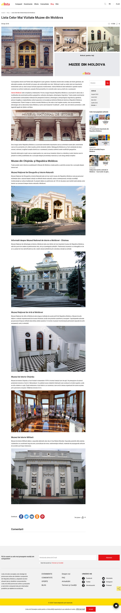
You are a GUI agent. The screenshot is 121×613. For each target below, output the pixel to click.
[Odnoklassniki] (37, 516)
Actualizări (66, 581)
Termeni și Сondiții (57, 563)
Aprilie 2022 (94, 102)
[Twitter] (26, 516)
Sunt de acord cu (46, 563)
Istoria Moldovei (16, 93)
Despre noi (66, 574)
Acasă (3, 12)
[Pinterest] (42, 516)
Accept (91, 609)
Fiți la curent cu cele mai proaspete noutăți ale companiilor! (17, 558)
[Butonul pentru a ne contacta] (116, 605)
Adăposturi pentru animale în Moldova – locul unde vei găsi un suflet (98, 171)
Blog (52, 4)
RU (110, 4)
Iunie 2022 (94, 97)
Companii (18, 4)
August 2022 (94, 94)
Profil (118, 4)
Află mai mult (80, 609)
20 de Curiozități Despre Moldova (97, 150)
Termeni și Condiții (69, 585)
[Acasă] (5, 4)
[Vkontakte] (32, 516)
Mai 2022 (93, 100)
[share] (119, 588)
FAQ (57, 4)
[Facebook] (21, 516)
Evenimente (28, 4)
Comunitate (44, 4)
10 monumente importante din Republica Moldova (99, 130)
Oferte (36, 4)
